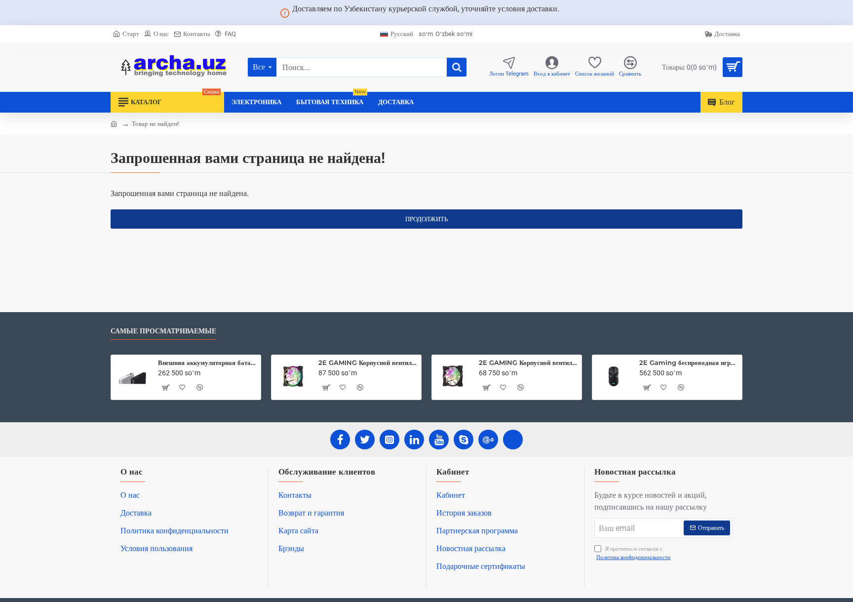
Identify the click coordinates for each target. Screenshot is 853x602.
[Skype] (463, 439)
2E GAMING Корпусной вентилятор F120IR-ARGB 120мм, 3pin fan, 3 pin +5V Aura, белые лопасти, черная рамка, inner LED (528, 362)
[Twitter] (365, 439)
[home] (114, 123)
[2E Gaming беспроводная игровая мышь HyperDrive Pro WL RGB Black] (613, 376)
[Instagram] (389, 439)
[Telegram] (513, 439)
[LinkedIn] (414, 439)
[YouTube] (439, 439)
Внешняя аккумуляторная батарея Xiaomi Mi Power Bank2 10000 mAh (207, 362)
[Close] (571, 13)
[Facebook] (340, 439)
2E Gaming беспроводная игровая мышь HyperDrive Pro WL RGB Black (688, 362)
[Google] (488, 439)
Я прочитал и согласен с (633, 553)
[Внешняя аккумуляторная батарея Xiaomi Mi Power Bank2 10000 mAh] (132, 376)
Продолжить (426, 219)
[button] (165, 387)
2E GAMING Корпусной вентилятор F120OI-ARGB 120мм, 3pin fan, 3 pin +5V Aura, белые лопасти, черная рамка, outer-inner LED (368, 362)
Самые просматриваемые (163, 331)
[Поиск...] (456, 67)
